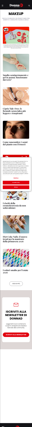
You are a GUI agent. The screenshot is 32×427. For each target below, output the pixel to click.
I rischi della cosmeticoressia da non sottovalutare (14, 205)
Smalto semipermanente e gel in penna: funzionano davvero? (15, 77)
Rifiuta (16, 187)
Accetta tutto (16, 182)
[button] (2, 5)
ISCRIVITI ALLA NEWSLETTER (16, 335)
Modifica (16, 178)
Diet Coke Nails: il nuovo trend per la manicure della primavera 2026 (15, 239)
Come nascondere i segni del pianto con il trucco (15, 143)
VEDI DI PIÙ (16, 284)
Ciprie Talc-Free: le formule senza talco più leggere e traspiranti (14, 111)
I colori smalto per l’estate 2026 (15, 271)
